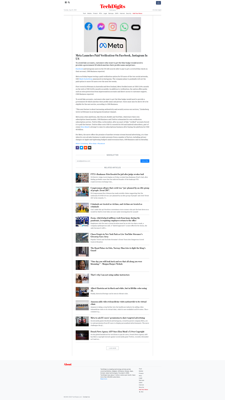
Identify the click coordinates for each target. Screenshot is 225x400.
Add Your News (137, 13)
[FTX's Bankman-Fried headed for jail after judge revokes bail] (82, 178)
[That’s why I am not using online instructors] (82, 278)
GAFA (116, 13)
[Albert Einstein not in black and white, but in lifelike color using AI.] (82, 292)
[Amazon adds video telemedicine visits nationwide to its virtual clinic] (82, 305)
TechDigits (112, 6)
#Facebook (101, 143)
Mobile (89, 13)
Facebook (79, 69)
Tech (84, 13)
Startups (111, 13)
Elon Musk (85, 127)
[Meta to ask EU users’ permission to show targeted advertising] (82, 321)
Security (128, 13)
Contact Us (86, 397)
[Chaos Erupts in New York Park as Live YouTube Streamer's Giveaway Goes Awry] (82, 237)
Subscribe (145, 161)
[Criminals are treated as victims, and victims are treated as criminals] (82, 207)
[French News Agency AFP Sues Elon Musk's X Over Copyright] (82, 335)
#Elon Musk (93, 143)
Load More (112, 348)
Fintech (95, 13)
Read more (103, 379)
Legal (105, 13)
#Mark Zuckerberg (82, 143)
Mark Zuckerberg (85, 79)
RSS (142, 392)
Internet (122, 13)
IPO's (100, 13)
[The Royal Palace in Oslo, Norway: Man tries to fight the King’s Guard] (82, 251)
